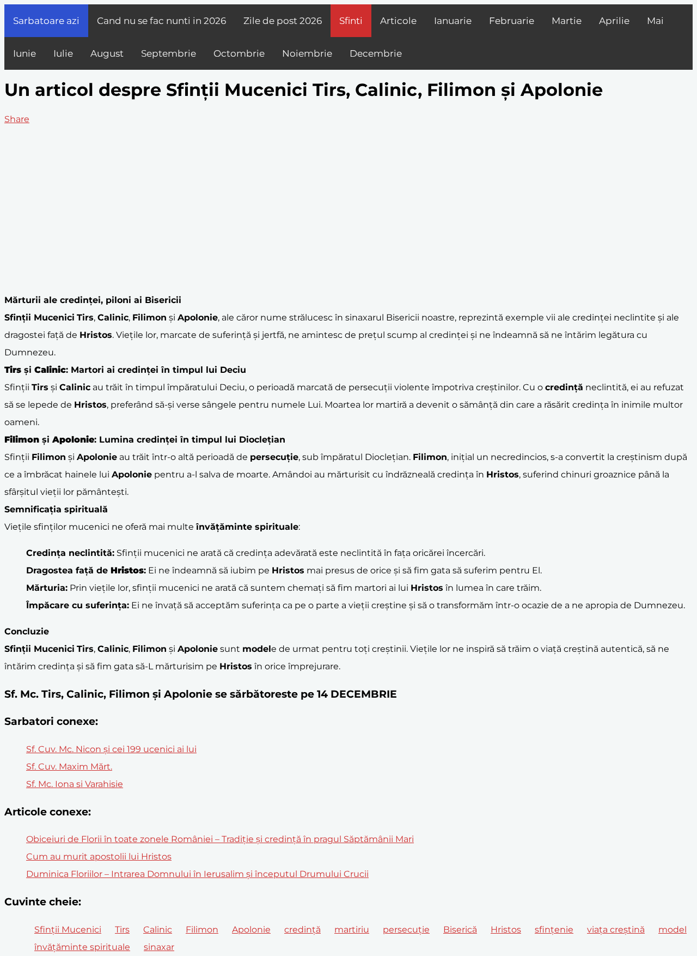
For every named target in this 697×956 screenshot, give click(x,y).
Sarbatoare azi (46, 20)
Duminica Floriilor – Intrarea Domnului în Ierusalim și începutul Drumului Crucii (197, 874)
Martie (567, 20)
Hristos (506, 929)
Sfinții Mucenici (67, 929)
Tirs (122, 929)
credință (302, 929)
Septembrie (168, 53)
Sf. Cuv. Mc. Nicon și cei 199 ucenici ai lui (111, 749)
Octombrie (239, 53)
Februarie (511, 20)
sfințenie (554, 929)
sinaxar (159, 947)
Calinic (157, 929)
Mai (655, 20)
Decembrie (376, 53)
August (107, 53)
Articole (398, 20)
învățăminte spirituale (82, 947)
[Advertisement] (348, 210)
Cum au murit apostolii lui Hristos (99, 856)
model (672, 929)
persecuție (406, 929)
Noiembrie (307, 53)
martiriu (351, 929)
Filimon (202, 929)
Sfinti (351, 20)
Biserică (460, 929)
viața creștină (616, 929)
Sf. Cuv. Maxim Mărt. (69, 766)
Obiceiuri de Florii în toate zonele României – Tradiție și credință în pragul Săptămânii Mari (220, 839)
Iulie (63, 53)
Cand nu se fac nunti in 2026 (161, 20)
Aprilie (614, 20)
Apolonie (251, 929)
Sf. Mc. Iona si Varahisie (74, 784)
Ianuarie (453, 20)
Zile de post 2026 (282, 20)
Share (16, 119)
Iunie (24, 53)
